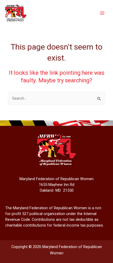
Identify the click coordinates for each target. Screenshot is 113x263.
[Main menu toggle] (102, 13)
